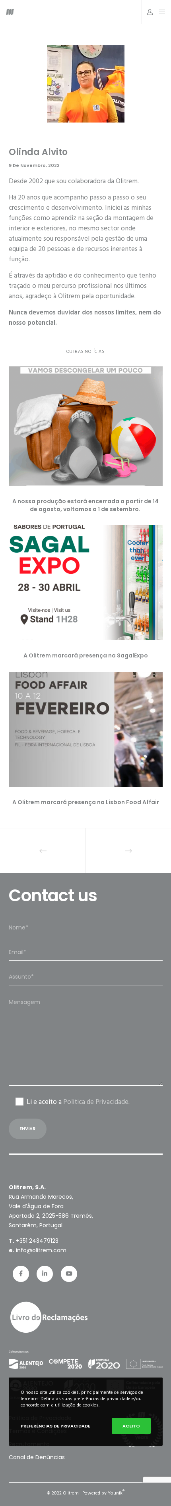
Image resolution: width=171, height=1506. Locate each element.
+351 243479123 (37, 1241)
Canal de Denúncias (37, 1457)
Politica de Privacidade (95, 1101)
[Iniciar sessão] (148, 12)
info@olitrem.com (41, 1250)
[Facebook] (21, 1274)
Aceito (131, 1426)
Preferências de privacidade (55, 1426)
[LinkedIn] (45, 1274)
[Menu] (160, 12)
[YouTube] (69, 1274)
